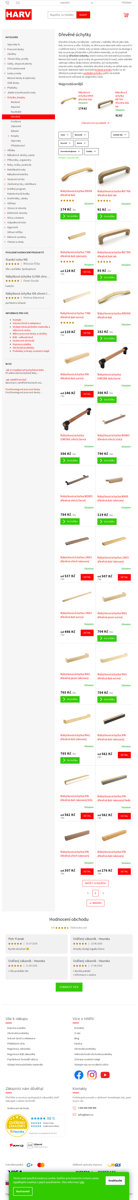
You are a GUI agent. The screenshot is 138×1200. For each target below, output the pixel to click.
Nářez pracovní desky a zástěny (30, 334)
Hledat (83, 15)
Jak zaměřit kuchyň (16, 380)
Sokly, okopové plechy (19, 64)
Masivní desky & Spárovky (21, 78)
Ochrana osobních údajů (87, 1059)
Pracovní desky (15, 49)
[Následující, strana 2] (95, 893)
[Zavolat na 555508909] (11, 2)
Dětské (15, 131)
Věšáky (11, 150)
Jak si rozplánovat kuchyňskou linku (25, 370)
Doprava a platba (22, 344)
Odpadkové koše (16, 222)
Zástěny (11, 54)
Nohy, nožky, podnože (19, 165)
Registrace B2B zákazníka (21, 1054)
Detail (87, 272)
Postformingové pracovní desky (23, 389)
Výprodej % (13, 44)
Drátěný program (16, 189)
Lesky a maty (14, 73)
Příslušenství (18, 145)
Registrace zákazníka (18, 1049)
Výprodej (16, 141)
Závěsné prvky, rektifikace (21, 184)
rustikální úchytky (92, 73)
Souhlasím (115, 1181)
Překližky (12, 88)
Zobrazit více (69, 987)
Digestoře (12, 227)
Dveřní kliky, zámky (17, 198)
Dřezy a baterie (15, 218)
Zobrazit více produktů (93, 123)
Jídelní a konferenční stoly (21, 92)
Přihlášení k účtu (16, 1044)
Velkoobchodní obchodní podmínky (93, 1054)
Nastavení (22, 1191)
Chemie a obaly (15, 242)
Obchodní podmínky (23, 348)
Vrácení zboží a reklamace (27, 323)
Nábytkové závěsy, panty (21, 155)
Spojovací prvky (16, 179)
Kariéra (78, 1044)
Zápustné (16, 126)
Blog (76, 1038)
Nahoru (97, 903)
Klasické (15, 107)
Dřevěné (15, 117)
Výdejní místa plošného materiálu (25, 1065)
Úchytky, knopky (16, 97)
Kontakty (79, 1028)
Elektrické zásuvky (17, 213)
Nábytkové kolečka (17, 174)
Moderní (15, 102)
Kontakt (65, 2)
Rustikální (16, 112)
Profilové (16, 121)
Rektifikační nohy (16, 170)
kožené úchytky (103, 70)
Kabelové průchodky (18, 194)
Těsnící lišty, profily (17, 59)
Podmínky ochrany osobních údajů (31, 351)
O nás (77, 1033)
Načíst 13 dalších (95, 883)
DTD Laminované (16, 68)
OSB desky (13, 83)
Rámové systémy (16, 237)
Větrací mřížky (15, 232)
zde (82, 1182)
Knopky (15, 136)
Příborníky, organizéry (19, 160)
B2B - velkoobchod (23, 337)
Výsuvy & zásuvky (16, 208)
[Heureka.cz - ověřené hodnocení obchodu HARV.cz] (36, 1125)
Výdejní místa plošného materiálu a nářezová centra (31, 328)
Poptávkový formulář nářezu (22, 1059)
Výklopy (11, 203)
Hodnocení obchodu (23, 341)
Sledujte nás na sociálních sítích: (91, 1065)
